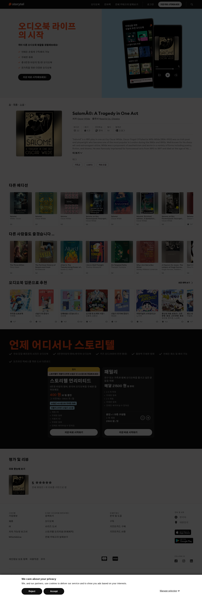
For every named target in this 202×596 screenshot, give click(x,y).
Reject (32, 591)
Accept (54, 591)
